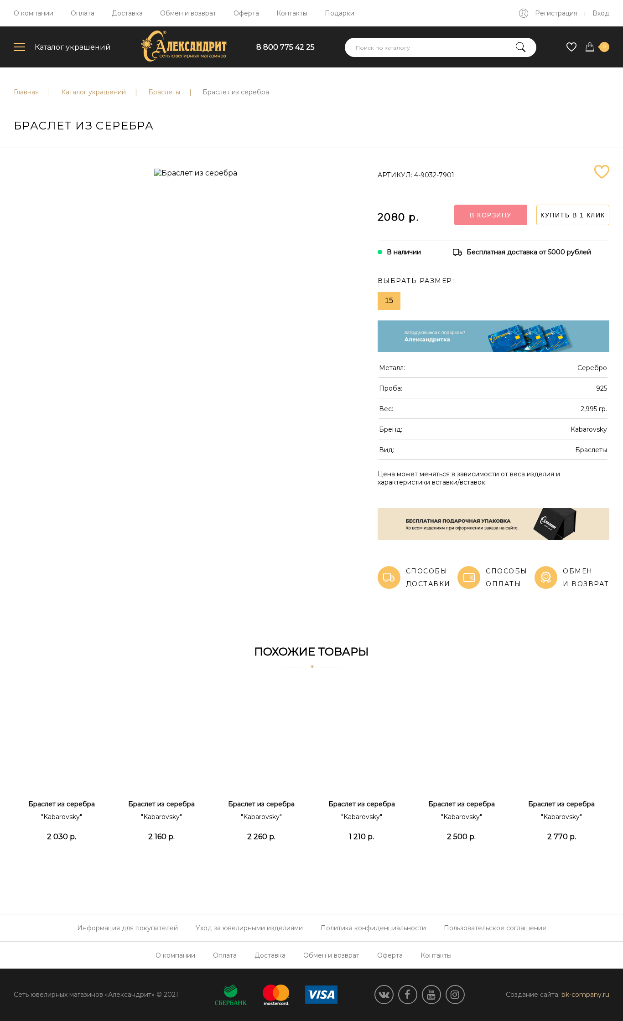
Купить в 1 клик (572, 215)
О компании (33, 13)
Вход (600, 13)
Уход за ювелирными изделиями (249, 928)
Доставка (127, 13)
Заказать (61, 859)
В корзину (491, 215)
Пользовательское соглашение (495, 928)
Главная (26, 92)
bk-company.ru (585, 994)
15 (389, 300)
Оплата (82, 13)
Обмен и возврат (188, 13)
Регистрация (556, 13)
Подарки (339, 13)
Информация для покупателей (127, 928)
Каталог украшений (73, 47)
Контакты (291, 13)
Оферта (246, 13)
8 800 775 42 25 (285, 47)
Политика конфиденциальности (373, 928)
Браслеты (164, 92)
